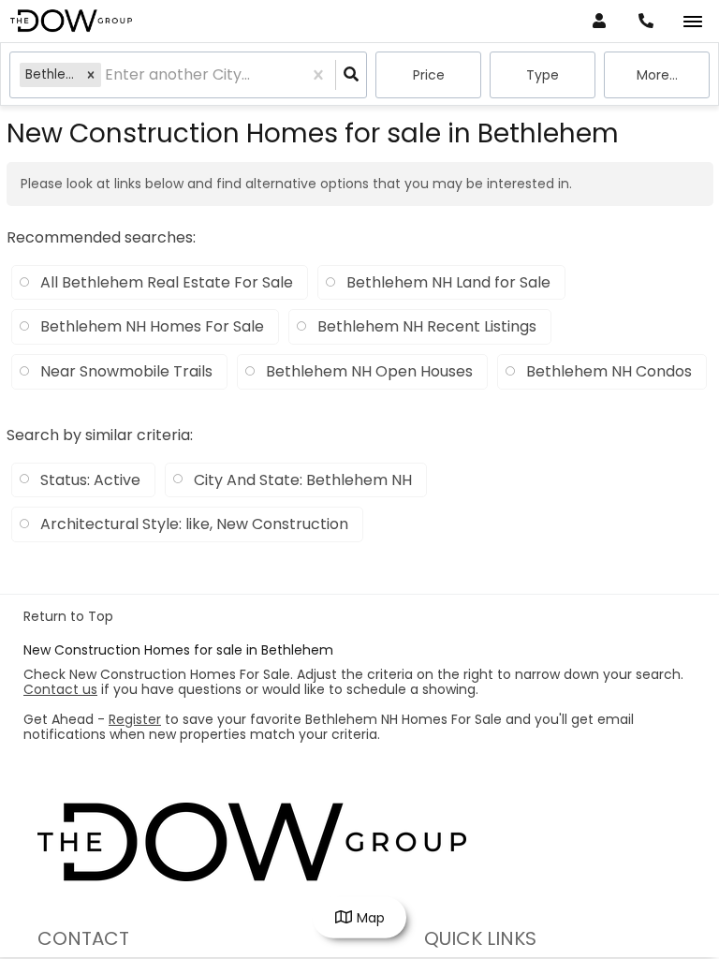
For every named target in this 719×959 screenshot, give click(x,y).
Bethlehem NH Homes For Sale (152, 326)
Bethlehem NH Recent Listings (426, 326)
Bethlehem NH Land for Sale (448, 282)
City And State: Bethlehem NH (303, 480)
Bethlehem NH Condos (609, 371)
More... (657, 75)
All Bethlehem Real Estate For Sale (166, 282)
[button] (91, 74)
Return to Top (68, 616)
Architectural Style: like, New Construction (194, 524)
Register (135, 719)
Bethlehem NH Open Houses (369, 371)
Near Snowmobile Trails (126, 371)
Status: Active (90, 480)
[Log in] (599, 21)
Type (542, 75)
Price (429, 75)
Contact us (60, 689)
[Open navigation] (692, 22)
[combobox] (107, 75)
